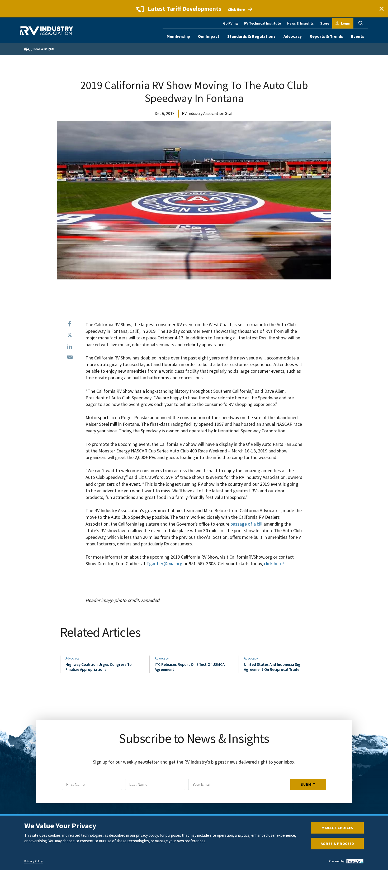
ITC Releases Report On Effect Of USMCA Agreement (190, 667)
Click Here (236, 9)
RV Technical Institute (262, 23)
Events (357, 36)
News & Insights (300, 23)
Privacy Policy (33, 861)
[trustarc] (354, 861)
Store (324, 23)
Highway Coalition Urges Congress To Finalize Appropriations (98, 667)
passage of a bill (246, 524)
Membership (178, 36)
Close (381, 8)
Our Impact (208, 36)
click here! (274, 563)
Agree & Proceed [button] (337, 843)
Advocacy (292, 36)
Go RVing (230, 23)
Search (360, 23)
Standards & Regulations (251, 36)
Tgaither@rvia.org (164, 563)
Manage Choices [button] (337, 827)
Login (345, 23)
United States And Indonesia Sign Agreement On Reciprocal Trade (273, 667)
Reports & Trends (326, 36)
